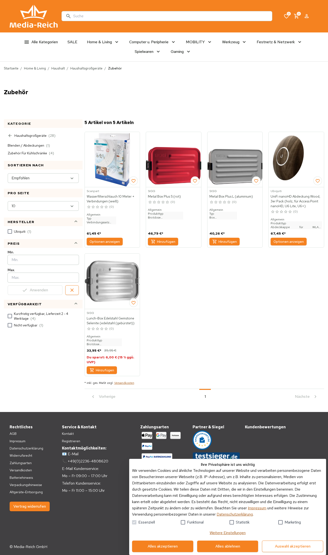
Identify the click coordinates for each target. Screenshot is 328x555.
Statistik (242, 522)
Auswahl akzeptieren (292, 546)
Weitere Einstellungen (228, 532)
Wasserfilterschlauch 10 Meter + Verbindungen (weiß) (110, 198)
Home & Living (35, 68)
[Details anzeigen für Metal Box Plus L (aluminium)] (235, 159)
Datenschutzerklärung (235, 514)
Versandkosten (124, 383)
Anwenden (39, 290)
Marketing (293, 522)
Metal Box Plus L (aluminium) (231, 196)
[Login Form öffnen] (306, 16)
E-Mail (73, 453)
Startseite (11, 68)
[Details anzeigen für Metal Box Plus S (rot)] (173, 159)
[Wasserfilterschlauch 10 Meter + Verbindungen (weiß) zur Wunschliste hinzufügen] (133, 180)
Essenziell (146, 522)
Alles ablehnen (227, 546)
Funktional (195, 522)
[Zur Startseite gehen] (34, 16)
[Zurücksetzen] (72, 290)
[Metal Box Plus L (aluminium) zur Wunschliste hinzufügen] (256, 180)
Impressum (257, 508)
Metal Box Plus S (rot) (164, 196)
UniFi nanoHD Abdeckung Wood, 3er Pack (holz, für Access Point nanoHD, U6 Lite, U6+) (295, 201)
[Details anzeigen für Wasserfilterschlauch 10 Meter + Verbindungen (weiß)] (112, 159)
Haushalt (58, 68)
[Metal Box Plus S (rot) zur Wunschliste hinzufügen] (195, 180)
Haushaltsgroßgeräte (86, 68)
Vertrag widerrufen (29, 506)
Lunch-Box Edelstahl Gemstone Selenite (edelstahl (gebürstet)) (110, 320)
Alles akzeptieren (163, 546)
